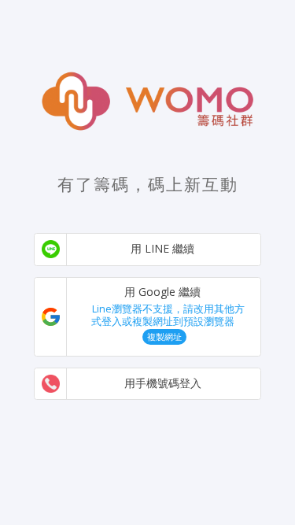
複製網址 (164, 336)
